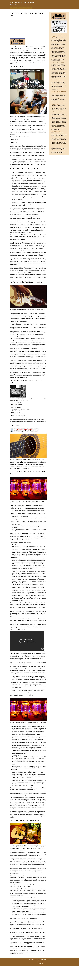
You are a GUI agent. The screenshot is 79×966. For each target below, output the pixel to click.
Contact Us (28, 7)
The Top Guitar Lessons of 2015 (57, 147)
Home (12, 7)
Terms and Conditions (40, 961)
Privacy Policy (40, 963)
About (17, 7)
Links (22, 7)
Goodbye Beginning (58, 62)
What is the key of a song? (56, 131)
